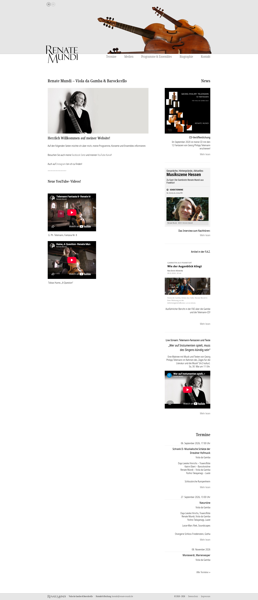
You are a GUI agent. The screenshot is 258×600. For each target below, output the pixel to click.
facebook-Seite (78, 155)
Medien (128, 57)
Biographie (186, 57)
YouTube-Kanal (104, 155)
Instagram (61, 164)
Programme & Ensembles (156, 57)
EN (53, 4)
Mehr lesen (205, 154)
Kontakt (205, 57)
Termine (111, 57)
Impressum (205, 596)
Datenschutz (193, 596)
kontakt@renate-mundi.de (122, 596)
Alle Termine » (203, 572)
